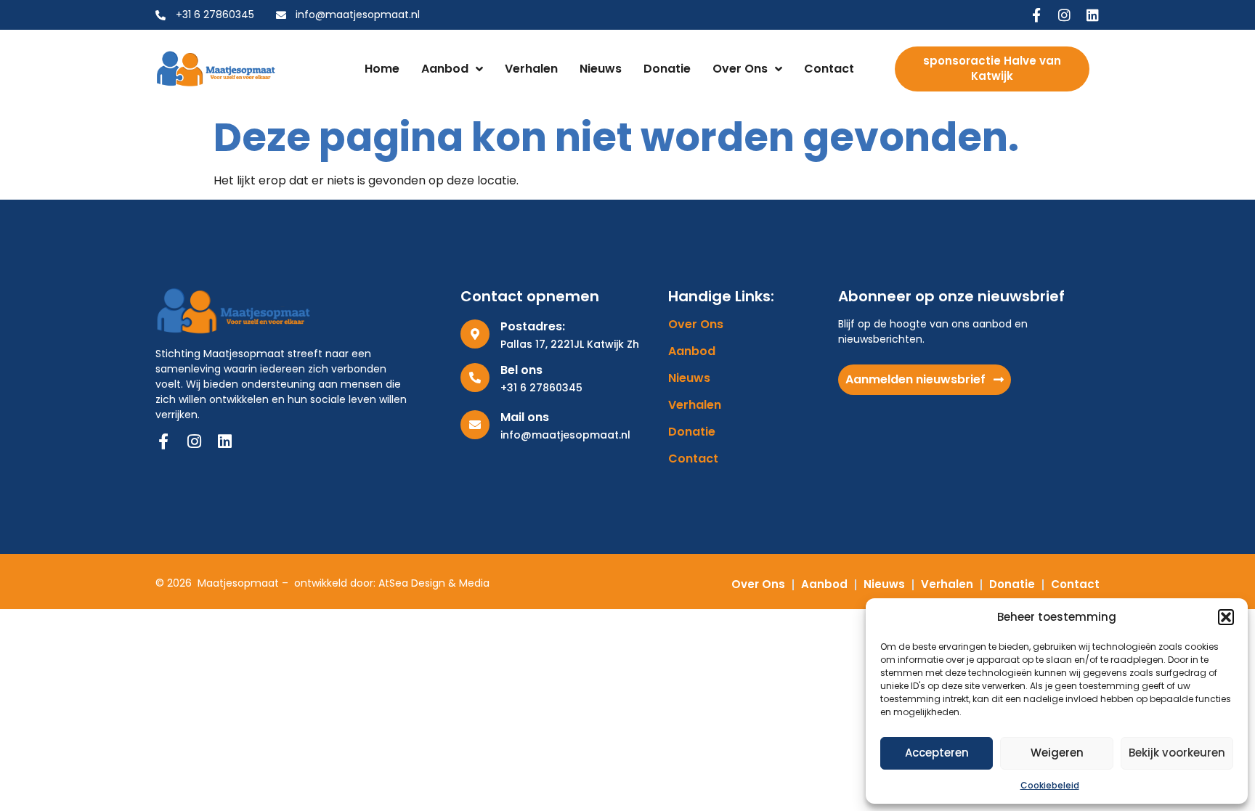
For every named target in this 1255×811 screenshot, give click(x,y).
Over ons (740, 68)
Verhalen (531, 68)
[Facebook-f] (1036, 15)
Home (382, 68)
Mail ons (524, 417)
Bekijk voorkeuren (1177, 752)
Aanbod (444, 68)
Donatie (667, 68)
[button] (1226, 617)
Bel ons (521, 370)
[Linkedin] (1093, 15)
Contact (829, 68)
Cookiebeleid (1049, 785)
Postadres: (532, 326)
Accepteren (937, 752)
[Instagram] (1064, 15)
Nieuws (601, 68)
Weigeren (1057, 752)
